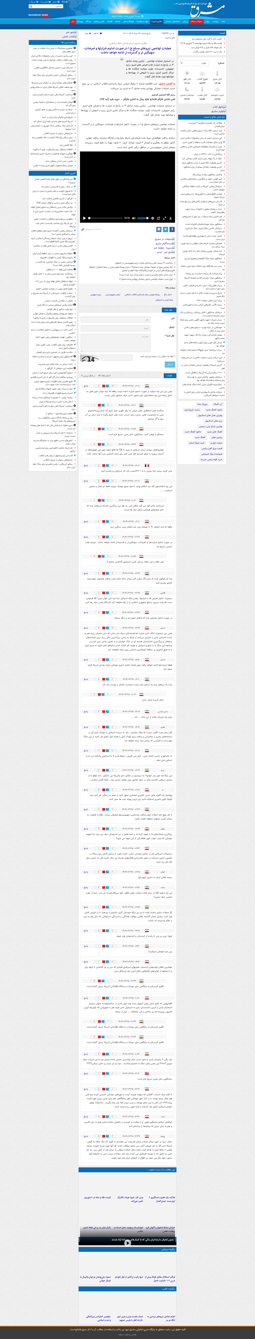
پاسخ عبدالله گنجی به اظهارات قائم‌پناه (56, 257)
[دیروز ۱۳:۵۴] (127, 1214)
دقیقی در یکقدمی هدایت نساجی (59, 300)
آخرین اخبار (70, 173)
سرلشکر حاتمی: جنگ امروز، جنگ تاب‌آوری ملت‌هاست (205, 230)
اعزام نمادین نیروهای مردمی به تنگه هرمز (161, 1318)
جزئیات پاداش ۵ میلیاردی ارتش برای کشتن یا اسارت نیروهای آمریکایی (204, 393)
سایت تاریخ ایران (192, 410)
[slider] (105, 218)
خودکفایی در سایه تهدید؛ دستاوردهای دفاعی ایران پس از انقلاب (204, 329)
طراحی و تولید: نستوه (127, 1334)
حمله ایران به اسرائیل (164, 300)
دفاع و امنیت (156, 21)
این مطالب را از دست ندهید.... (161, 1170)
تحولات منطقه (196, 21)
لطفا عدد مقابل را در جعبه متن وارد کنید (158, 356)
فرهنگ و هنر (128, 21)
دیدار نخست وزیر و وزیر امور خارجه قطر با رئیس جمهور (130, 1318)
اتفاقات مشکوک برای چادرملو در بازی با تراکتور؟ (53, 149)
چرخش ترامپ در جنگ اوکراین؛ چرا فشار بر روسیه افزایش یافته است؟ (55, 263)
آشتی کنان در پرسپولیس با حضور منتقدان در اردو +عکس (53, 331)
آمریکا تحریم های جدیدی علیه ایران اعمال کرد (53, 121)
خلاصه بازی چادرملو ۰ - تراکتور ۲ (59, 413)
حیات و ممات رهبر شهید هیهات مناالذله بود (54, 388)
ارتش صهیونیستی (112, 294)
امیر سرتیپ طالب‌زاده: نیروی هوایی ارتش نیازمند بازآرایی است (202, 132)
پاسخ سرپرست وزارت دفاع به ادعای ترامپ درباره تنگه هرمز (202, 294)
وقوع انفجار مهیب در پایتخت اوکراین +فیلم (54, 288)
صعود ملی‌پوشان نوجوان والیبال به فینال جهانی (95, 1279)
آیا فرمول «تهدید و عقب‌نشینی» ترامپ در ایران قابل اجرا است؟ (53, 192)
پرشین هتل (216, 437)
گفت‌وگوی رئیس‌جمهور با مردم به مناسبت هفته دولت (53, 358)
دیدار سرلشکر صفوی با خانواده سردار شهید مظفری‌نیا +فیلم (205, 210)
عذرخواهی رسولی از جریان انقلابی (58, 133)
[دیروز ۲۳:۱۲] (159, 1263)
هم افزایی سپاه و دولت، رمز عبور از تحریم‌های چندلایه (203, 218)
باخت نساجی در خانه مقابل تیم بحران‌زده (55, 364)
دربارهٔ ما (32, 2)
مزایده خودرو (216, 443)
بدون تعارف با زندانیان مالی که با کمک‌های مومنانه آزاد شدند (143, 1239)
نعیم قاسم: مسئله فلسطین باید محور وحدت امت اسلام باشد (53, 323)
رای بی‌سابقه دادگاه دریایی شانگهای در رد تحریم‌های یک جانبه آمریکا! (56, 419)
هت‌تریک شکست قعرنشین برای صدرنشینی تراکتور (55, 449)
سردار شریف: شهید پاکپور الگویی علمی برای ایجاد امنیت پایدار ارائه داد (202, 321)
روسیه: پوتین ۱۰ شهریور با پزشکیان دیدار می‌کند (52, 397)
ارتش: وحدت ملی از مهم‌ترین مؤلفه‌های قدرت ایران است (204, 237)
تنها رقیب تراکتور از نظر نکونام (129, 1277)
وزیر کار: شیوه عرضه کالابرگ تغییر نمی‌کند (130, 1199)
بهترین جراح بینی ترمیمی (210, 426)
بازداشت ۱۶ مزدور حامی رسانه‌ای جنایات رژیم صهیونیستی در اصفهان (144, 263)
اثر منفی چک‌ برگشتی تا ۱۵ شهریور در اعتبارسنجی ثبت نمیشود (53, 127)
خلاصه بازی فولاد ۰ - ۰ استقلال (59, 269)
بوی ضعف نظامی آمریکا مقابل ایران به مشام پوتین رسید (52, 88)
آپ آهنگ (218, 404)
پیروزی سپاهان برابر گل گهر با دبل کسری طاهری (52, 377)
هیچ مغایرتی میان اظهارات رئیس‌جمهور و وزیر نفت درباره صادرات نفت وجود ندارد (54, 383)
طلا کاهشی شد (66, 145)
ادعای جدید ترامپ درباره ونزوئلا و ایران (56, 401)
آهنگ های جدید (214, 432)
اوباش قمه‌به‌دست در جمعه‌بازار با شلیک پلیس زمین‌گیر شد (54, 104)
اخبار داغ (168, 294)
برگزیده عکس (169, 1289)
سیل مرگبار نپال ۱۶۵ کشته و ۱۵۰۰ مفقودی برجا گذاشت (53, 139)
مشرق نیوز (200, 8)
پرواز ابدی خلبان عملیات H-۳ (209, 300)
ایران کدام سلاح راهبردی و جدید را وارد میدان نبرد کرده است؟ (146, 274)
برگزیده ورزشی (168, 1249)
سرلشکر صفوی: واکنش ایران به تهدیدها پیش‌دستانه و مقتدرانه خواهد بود (206, 378)
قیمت (222, 33)
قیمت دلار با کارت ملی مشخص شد (207, 39)
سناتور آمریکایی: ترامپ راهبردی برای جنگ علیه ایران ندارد (54, 76)
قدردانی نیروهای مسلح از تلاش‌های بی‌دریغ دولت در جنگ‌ (202, 203)
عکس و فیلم (99, 21)
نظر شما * (169, 336)
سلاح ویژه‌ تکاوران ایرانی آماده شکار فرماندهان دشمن (203, 386)
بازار (72, 21)
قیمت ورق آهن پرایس (212, 448)
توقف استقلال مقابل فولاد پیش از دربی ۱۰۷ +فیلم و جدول (160, 1279)
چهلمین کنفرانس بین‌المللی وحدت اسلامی (98, 1318)
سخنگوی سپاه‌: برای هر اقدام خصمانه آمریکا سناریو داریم (204, 279)
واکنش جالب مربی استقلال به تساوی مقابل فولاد (52, 207)
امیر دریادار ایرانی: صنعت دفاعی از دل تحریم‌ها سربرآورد (203, 359)
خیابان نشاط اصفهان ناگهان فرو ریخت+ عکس (53, 165)
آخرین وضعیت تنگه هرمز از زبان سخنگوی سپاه (202, 162)
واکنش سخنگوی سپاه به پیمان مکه (207, 174)
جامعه (117, 21)
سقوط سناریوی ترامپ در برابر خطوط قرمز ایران (53, 253)
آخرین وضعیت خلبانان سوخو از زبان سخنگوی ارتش (204, 168)
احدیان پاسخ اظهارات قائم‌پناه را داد (58, 393)
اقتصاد (109, 21)
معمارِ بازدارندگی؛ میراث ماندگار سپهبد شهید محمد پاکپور (204, 336)
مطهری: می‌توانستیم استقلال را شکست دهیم (53, 219)
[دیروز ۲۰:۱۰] (159, 1184)
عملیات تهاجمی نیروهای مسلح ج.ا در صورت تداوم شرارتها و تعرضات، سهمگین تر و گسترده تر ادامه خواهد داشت (127, 50)
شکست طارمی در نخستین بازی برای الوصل (54, 352)
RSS (63, 2)
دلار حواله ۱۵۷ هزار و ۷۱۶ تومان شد (206, 47)
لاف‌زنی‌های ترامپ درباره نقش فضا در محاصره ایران (54, 247)
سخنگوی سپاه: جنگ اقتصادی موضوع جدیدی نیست (204, 260)
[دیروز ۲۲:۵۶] (95, 1263)
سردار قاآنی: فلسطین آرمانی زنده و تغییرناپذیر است (204, 306)
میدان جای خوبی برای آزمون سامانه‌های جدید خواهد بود (204, 344)
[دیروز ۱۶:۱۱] (95, 1184)
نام (173, 318)
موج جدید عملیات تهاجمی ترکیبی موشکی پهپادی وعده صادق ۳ (146, 279)
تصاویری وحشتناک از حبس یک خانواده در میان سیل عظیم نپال (54, 50)
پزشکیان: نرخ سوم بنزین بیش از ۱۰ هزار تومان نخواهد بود (54, 275)
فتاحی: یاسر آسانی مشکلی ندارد (59, 161)
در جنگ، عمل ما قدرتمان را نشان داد (57, 186)
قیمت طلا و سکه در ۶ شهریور (97, 1197)
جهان (207, 21)
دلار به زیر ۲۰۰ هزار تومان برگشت (207, 51)
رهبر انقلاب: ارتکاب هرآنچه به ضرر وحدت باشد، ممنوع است (53, 61)
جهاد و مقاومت (142, 21)
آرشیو (55, 2)
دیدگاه (88, 21)
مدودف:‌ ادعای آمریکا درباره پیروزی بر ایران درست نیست (55, 434)
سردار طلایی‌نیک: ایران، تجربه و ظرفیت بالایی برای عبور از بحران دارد (204, 287)
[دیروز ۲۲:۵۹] (159, 1303)
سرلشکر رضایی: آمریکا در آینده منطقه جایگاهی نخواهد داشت (203, 188)
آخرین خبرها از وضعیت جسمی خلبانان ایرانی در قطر (203, 366)
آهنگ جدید (200, 437)
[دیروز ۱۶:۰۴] (159, 1214)
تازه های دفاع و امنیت (214, 117)
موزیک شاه (202, 404)
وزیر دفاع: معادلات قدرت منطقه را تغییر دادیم (202, 142)
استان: (221, 63)
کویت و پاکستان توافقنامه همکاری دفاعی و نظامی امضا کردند (202, 148)
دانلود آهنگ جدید (214, 410)
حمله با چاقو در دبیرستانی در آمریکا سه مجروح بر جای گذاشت (53, 295)
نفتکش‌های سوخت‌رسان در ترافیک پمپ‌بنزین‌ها (52, 82)
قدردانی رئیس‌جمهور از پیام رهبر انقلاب (56, 455)
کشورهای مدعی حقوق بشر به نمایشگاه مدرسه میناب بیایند (54, 442)
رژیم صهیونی (95, 294)
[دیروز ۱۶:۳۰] (127, 1184)
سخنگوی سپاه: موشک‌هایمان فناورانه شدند (203, 224)
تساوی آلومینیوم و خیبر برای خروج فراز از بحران (52, 372)
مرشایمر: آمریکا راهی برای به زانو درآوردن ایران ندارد (54, 96)
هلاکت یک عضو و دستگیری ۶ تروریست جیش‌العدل (206, 124)
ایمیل (171, 327)
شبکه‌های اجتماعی (172, 21)
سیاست (215, 21)
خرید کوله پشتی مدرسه (211, 459)
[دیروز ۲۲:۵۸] (127, 1263)
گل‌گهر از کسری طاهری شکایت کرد (57, 198)
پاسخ (86, 386)
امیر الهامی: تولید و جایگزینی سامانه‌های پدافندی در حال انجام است (203, 180)
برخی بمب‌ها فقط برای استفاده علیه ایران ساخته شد (203, 267)
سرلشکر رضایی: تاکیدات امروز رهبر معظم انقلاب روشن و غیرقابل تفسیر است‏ (53, 232)
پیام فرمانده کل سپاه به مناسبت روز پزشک (203, 273)
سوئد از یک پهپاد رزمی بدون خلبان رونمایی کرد (202, 158)
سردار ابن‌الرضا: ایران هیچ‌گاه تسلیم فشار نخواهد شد (202, 351)
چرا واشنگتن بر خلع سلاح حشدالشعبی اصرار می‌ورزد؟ (55, 180)
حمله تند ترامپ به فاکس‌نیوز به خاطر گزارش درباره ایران (55, 111)
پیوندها (80, 21)
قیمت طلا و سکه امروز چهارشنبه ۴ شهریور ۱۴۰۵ (201, 43)
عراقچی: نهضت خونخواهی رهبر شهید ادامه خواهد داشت (55, 339)
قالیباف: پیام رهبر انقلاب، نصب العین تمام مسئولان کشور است (55, 346)
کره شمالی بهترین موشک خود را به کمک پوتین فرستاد (204, 252)
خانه (223, 21)
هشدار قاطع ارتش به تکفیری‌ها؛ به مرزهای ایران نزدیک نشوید (203, 195)
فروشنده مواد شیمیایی (211, 454)
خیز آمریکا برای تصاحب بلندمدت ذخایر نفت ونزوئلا (55, 225)
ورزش (185, 21)
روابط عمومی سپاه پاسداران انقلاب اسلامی (142, 294)
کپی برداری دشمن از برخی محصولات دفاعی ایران (201, 138)
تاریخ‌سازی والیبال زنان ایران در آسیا (57, 117)
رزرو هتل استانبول (213, 421)
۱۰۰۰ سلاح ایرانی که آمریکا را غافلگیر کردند (203, 372)
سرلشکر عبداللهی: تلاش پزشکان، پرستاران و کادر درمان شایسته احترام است (202, 314)
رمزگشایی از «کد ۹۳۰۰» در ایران (208, 154)
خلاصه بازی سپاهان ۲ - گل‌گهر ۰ (59, 368)
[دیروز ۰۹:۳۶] (95, 1214)
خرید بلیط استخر (197, 443)
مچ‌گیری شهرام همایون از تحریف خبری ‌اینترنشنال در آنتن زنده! (52, 155)
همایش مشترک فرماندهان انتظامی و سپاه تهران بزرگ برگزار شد (203, 245)
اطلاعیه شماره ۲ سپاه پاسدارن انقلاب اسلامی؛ (127, 43)
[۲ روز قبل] (127, 1303)
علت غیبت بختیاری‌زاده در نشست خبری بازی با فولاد (54, 213)
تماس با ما (44, 2)
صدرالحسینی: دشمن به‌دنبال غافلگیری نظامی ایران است (54, 69)
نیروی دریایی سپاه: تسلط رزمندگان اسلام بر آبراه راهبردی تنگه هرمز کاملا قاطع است (53, 240)
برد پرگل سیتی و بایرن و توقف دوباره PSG (55, 203)
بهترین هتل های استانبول (210, 415)
